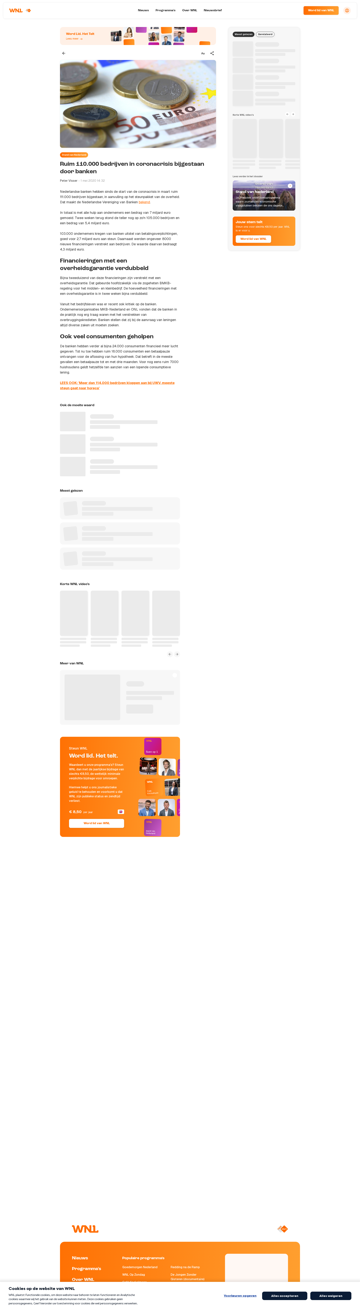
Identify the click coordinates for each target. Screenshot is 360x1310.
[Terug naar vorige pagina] (64, 53)
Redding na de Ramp (185, 1267)
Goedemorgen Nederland (140, 1267)
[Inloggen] (347, 10)
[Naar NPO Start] (282, 1229)
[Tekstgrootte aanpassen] (203, 53)
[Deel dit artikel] (212, 53)
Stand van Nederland (74, 154)
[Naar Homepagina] (20, 10)
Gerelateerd (265, 34)
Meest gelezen (243, 34)
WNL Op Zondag (133, 1275)
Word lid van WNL (321, 10)
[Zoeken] (296, 11)
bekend (144, 202)
